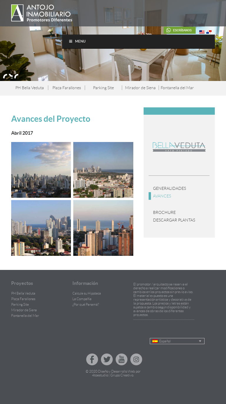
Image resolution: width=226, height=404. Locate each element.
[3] (16, 76)
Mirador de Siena (140, 87)
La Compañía (82, 299)
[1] (5, 76)
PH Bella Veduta (29, 87)
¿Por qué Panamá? (85, 304)
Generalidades (169, 188)
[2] (11, 76)
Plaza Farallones (66, 87)
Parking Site (103, 87)
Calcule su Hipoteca (86, 293)
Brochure (164, 212)
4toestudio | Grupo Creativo (112, 375)
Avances (162, 196)
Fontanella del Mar (177, 87)
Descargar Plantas (174, 220)
